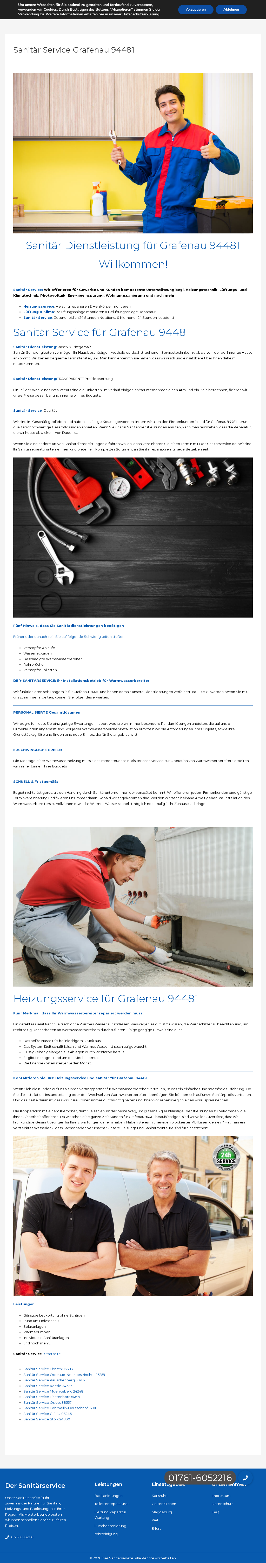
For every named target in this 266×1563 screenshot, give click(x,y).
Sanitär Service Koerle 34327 (47, 1386)
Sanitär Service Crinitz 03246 (47, 1414)
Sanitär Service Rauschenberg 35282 (54, 1380)
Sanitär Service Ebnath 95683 (48, 1369)
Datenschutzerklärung (140, 14)
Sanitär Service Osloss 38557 (47, 1402)
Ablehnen (231, 9)
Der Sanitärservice (35, 1485)
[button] (245, 1477)
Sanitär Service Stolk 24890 (46, 1419)
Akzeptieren (196, 9)
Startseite (52, 1354)
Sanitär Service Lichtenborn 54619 (51, 1397)
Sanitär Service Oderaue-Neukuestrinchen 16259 (64, 1375)
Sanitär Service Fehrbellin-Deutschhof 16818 (60, 1408)
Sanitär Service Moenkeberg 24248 (53, 1391)
